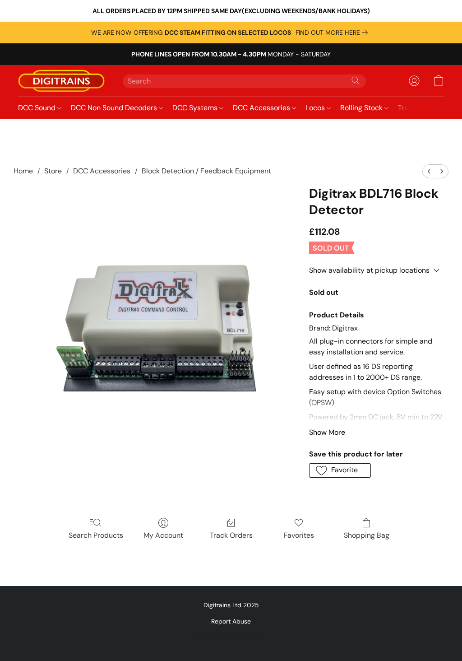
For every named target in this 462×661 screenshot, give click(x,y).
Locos (316, 107)
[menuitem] (429, 171)
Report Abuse (231, 621)
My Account (163, 535)
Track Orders (231, 535)
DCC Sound (37, 107)
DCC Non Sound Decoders (115, 107)
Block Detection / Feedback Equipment (206, 171)
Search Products (96, 535)
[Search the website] (355, 80)
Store (53, 171)
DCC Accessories (262, 107)
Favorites (299, 535)
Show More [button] (327, 432)
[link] (333, 32)
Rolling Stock (362, 107)
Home (23, 171)
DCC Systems (195, 107)
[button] (61, 81)
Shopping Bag (366, 535)
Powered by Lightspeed (231, 637)
